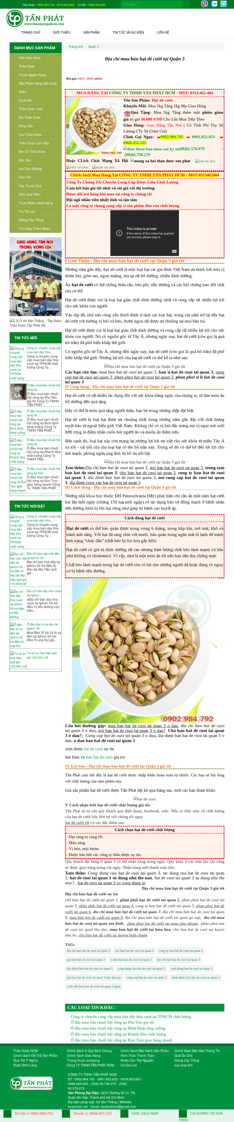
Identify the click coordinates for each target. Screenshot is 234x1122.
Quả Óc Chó (183, 1055)
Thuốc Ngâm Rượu (32, 75)
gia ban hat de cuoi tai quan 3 (86, 959)
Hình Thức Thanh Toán (137, 1055)
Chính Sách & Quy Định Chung (89, 1050)
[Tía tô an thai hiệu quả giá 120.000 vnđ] (18, 660)
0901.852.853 (203, 137)
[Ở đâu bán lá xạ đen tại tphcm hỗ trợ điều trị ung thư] (18, 635)
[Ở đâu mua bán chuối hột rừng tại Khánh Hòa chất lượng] (18, 451)
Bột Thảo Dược (30, 117)
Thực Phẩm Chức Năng (36, 203)
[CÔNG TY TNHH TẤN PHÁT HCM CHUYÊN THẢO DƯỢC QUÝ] (35, 18)
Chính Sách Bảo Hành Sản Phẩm (145, 1050)
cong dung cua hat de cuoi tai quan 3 (141, 968)
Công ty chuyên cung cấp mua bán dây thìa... (44, 350)
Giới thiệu (61, 32)
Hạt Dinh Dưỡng (30, 168)
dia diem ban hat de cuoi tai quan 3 (89, 968)
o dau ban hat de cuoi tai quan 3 (131, 959)
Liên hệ (163, 32)
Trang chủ (30, 32)
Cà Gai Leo (129, 1065)
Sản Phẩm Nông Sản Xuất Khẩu (38, 87)
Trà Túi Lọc (27, 211)
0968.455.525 (97, 5)
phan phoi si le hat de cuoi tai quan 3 (196, 977)
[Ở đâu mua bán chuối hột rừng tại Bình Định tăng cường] (18, 422)
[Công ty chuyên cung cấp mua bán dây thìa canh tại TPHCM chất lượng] (18, 363)
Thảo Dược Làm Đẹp (34, 143)
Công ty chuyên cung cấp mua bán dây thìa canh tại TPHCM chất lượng (131, 1016)
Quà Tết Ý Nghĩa (25, 1060)
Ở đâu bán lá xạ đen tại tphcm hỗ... (42, 626)
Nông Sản (26, 126)
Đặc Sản (25, 160)
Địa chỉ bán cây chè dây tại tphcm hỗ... (43, 556)
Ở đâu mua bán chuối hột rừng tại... (43, 387)
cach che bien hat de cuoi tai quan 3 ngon (93, 986)
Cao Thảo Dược (30, 134)
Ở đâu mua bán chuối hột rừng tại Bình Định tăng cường (118, 1028)
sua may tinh (183, 1065)
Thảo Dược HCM (25, 1050)
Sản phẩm (91, 32)
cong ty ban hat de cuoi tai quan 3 (181, 950)
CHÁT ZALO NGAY (145, 1113)
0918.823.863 (65, 5)
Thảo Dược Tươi (31, 108)
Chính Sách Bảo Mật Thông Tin (197, 1050)
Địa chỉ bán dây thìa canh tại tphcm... (44, 593)
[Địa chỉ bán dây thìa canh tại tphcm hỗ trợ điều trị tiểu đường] (18, 604)
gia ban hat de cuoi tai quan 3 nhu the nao (94, 977)
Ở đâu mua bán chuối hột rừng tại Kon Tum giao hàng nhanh (121, 1040)
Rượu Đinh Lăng (25, 1065)
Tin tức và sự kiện (128, 32)
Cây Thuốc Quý (30, 185)
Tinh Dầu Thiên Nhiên (35, 228)
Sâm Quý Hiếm (30, 194)
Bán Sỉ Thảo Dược (32, 151)
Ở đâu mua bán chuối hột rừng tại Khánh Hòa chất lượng (118, 1034)
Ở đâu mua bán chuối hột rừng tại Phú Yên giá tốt (112, 1022)
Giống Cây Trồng (31, 220)
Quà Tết (25, 177)
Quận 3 (93, 46)
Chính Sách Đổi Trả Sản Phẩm (35, 1055)
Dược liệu (25, 100)
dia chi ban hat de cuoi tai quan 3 (88, 950)
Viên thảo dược (30, 57)
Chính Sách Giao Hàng (83, 1055)
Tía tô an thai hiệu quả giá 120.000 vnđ (42, 655)
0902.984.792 (46, 5)
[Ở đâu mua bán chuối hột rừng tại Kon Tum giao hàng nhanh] (18, 480)
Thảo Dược (27, 66)
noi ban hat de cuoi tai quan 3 (134, 950)
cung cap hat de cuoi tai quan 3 (146, 977)
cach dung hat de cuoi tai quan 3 (191, 968)
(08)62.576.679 (192, 148)
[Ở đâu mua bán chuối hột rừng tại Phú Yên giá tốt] (18, 391)
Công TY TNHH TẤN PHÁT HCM (90, 1065)
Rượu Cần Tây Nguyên (137, 1060)
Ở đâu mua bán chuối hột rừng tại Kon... (43, 471)
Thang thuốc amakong (83, 1060)
